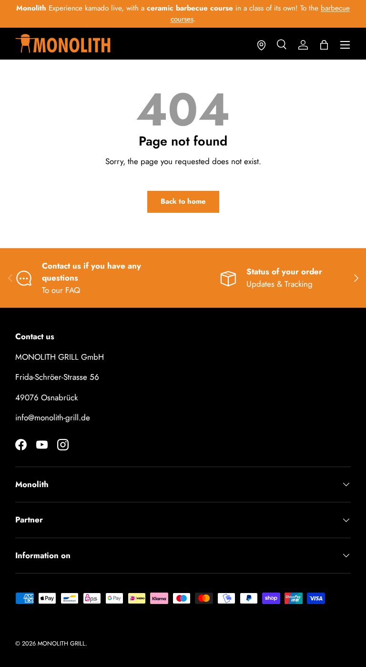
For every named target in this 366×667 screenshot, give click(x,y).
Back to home (183, 201)
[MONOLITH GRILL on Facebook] (20, 444)
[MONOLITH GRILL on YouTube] (41, 444)
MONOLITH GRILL (61, 643)
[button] (324, 44)
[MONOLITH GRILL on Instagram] (62, 444)
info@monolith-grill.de (52, 417)
